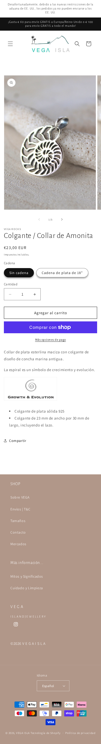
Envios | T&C (20, 509)
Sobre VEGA (20, 497)
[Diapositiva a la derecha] (62, 219)
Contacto (18, 532)
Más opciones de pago (50, 339)
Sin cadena (18, 272)
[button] (10, 43)
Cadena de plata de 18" (62, 272)
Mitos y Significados (26, 576)
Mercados (18, 544)
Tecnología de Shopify (46, 733)
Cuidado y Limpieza (26, 588)
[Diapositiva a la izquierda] (39, 219)
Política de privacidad (80, 733)
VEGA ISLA (23, 733)
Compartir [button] (17, 440)
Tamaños (17, 520)
